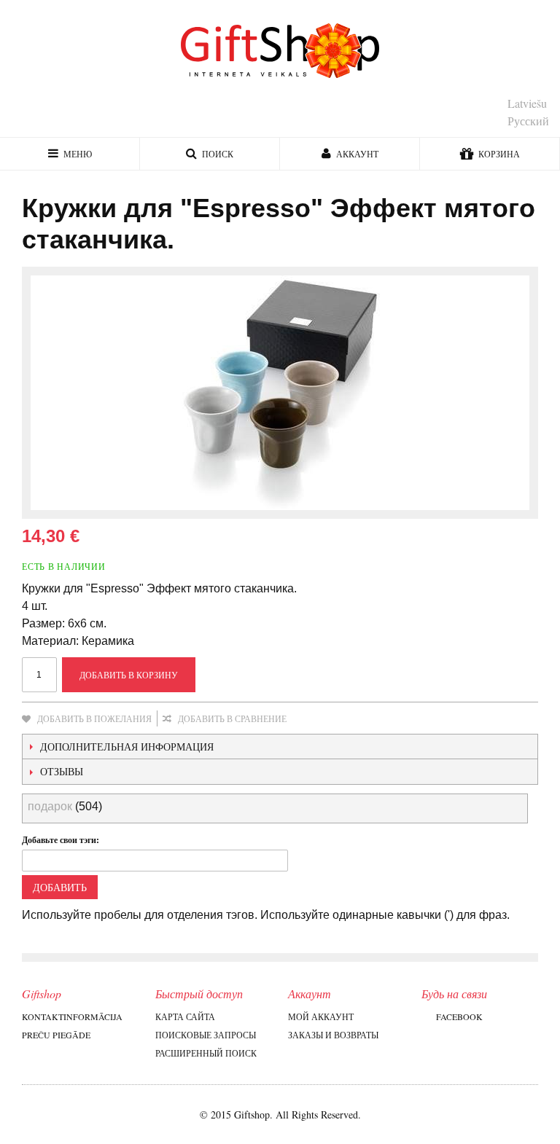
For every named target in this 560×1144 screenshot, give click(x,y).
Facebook (459, 1016)
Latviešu (527, 103)
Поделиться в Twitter (375, 719)
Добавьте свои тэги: (60, 840)
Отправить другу (317, 719)
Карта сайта (185, 1016)
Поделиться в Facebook (346, 719)
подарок (50, 806)
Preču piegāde (56, 1035)
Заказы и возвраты (333, 1035)
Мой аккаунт (321, 1016)
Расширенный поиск (206, 1053)
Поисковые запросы (205, 1035)
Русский (528, 120)
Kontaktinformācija (72, 1016)
